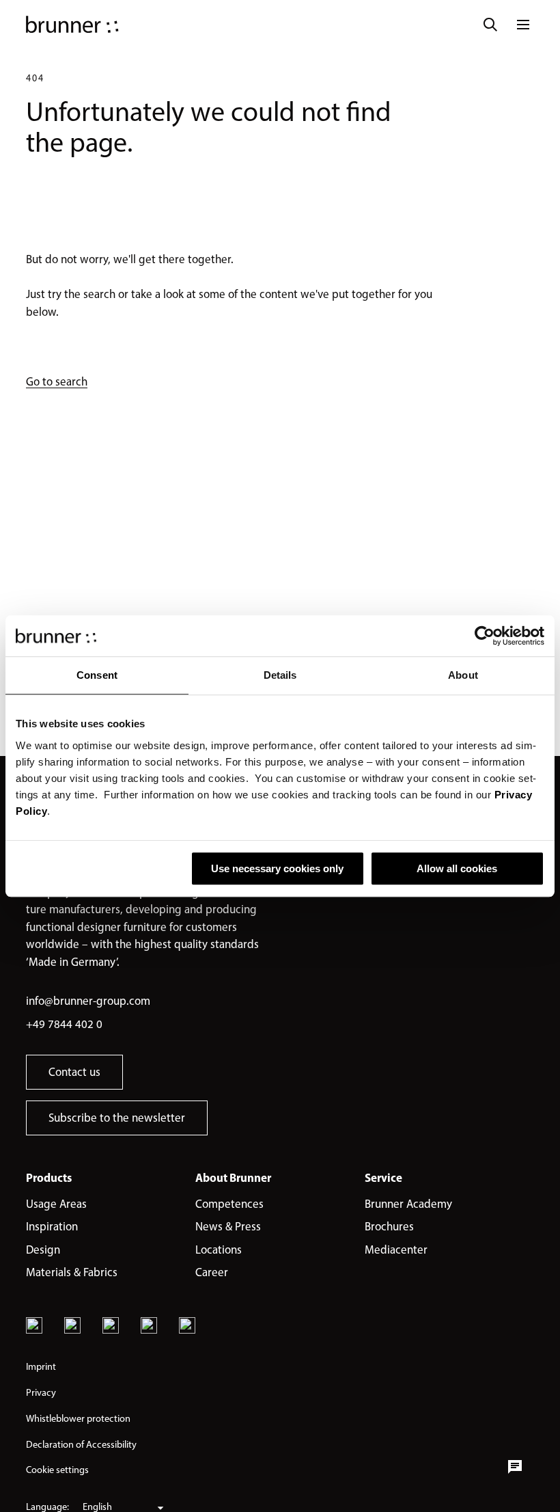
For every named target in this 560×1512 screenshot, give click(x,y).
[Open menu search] (490, 25)
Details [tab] (280, 675)
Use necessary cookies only (277, 868)
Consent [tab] (96, 675)
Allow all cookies (457, 868)
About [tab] (463, 675)
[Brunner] (72, 24)
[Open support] (515, 1467)
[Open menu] (523, 25)
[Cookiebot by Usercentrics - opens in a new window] (484, 635)
